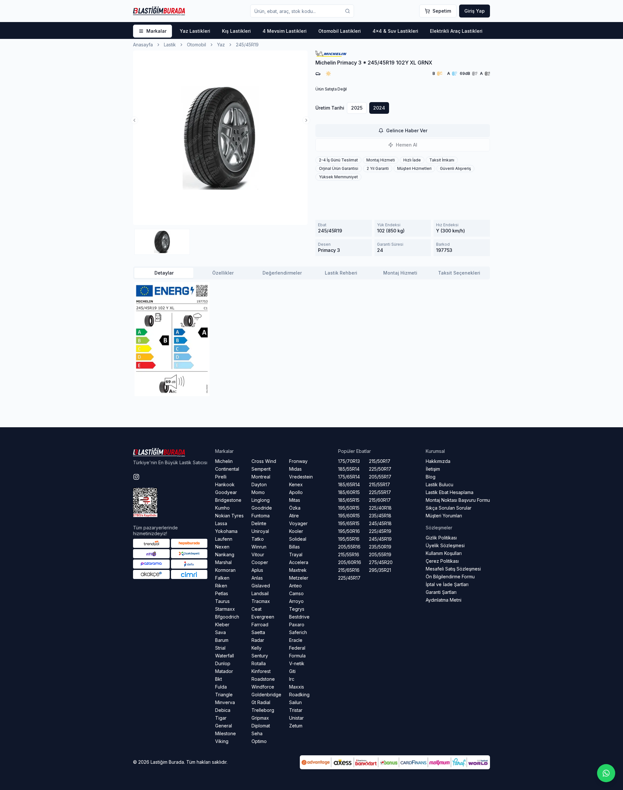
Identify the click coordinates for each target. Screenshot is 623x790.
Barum (221, 640)
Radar (257, 640)
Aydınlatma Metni (443, 600)
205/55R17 (380, 476)
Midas (295, 469)
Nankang (224, 554)
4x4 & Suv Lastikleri (395, 31)
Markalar (156, 31)
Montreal (260, 476)
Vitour (257, 554)
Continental (227, 469)
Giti (292, 671)
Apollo (296, 492)
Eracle (295, 640)
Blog (430, 476)
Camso (296, 593)
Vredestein (301, 476)
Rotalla (258, 663)
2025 (356, 108)
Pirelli (220, 476)
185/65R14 (349, 484)
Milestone (225, 733)
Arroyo (296, 601)
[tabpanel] (311, 339)
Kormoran (225, 570)
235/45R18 (380, 515)
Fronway (298, 461)
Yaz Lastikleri (195, 31)
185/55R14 (349, 469)
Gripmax (260, 718)
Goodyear (226, 492)
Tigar (220, 718)
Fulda (221, 687)
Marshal (223, 562)
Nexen (222, 546)
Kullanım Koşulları (444, 553)
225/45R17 (349, 578)
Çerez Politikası (442, 561)
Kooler (296, 531)
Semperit (261, 469)
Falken (222, 578)
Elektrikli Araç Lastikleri (456, 31)
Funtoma (260, 515)
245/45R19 (380, 539)
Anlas (257, 578)
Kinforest (261, 671)
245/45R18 (380, 523)
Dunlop (222, 663)
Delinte (258, 523)
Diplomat (260, 725)
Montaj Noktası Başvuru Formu (458, 500)
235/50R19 (380, 546)
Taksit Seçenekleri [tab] (459, 273)
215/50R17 (379, 461)
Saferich (298, 632)
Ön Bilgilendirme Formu (450, 576)
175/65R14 (349, 476)
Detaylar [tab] (164, 273)
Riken (221, 585)
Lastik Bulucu (439, 484)
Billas (294, 546)
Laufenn (223, 539)
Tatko (257, 539)
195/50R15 (349, 508)
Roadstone (263, 679)
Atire (294, 515)
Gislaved (260, 585)
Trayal (295, 554)
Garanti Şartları (441, 592)
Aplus (257, 570)
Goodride (261, 508)
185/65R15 (349, 500)
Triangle (224, 694)
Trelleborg (262, 710)
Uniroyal (260, 531)
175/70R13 (349, 461)
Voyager (298, 523)
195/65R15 (349, 523)
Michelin (224, 461)
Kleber (222, 624)
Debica (222, 710)
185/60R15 (349, 492)
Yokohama (226, 531)
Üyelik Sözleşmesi (445, 545)
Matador (224, 671)
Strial (220, 648)
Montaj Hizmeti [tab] (400, 273)
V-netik (296, 663)
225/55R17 (380, 492)
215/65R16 (349, 570)
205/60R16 (349, 562)
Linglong (260, 500)
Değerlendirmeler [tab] (282, 273)
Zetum (295, 725)
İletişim (433, 469)
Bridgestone (228, 500)
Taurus (222, 601)
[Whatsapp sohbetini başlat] (606, 773)
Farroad (259, 624)
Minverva (225, 702)
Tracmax (260, 601)
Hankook (225, 484)
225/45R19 (380, 531)
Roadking (299, 694)
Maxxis (296, 687)
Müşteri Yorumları (444, 515)
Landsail (260, 593)
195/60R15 (349, 515)
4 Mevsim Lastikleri (285, 31)
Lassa (221, 523)
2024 (379, 108)
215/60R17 (380, 500)
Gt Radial (260, 702)
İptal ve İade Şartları (447, 584)
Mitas (294, 500)
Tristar (295, 710)
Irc (291, 679)
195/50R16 (349, 531)
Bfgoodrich (227, 616)
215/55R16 (348, 554)
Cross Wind (263, 461)
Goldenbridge (266, 694)
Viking (221, 741)
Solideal (297, 539)
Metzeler (298, 578)
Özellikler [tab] (223, 273)
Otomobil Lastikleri (339, 31)
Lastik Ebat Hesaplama (449, 492)
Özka (294, 508)
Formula (297, 655)
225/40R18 (380, 508)
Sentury (259, 655)
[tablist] (311, 272)
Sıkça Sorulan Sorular (448, 508)
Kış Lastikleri (236, 31)
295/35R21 (380, 570)
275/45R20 (381, 562)
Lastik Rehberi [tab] (341, 273)
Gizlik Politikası (441, 537)
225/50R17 (380, 469)
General (223, 725)
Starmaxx (225, 609)
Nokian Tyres (229, 515)
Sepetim (442, 11)
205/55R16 (349, 546)
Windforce (262, 687)
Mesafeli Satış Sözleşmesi (453, 569)
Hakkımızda (438, 461)
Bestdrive (299, 616)
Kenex (296, 484)
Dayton (259, 484)
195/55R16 (349, 539)
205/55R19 (380, 554)
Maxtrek (298, 570)
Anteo (295, 585)
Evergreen (262, 616)
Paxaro (296, 624)
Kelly (256, 648)
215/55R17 (379, 484)
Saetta (258, 632)
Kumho (222, 508)
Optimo (259, 741)
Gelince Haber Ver (406, 130)
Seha (257, 733)
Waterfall (224, 655)
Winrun (258, 546)
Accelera (298, 562)
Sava (220, 632)
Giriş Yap (474, 11)
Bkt (218, 679)
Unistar (296, 718)
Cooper (259, 562)
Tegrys (296, 609)
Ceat (256, 609)
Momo (258, 492)
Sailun (295, 702)
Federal (297, 648)
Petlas (221, 593)
